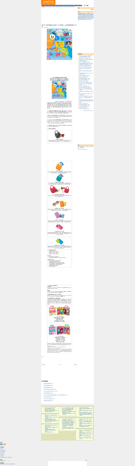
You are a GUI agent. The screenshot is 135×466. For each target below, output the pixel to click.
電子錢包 (80, 18)
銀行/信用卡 (59, 5)
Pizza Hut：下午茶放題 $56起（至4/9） (68, 407)
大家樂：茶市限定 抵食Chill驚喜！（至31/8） (51, 391)
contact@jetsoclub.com (83, 149)
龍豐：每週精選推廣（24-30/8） (85, 61)
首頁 (42, 5)
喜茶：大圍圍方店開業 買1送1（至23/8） (85, 412)
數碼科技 (74, 5)
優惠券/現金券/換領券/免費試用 (85, 16)
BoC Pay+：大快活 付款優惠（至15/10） (85, 420)
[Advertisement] (74, 2)
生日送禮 (70, 6)
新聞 (83, 17)
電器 (62, 6)
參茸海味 (85, 17)
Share (42, 356)
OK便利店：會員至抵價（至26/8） (85, 65)
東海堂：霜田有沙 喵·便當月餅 (85, 75)
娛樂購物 (80, 13)
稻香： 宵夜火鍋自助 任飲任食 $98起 (67, 408)
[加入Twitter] (86, 5)
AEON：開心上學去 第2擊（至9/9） (50, 407)
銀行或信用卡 (87, 14)
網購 (83, 14)
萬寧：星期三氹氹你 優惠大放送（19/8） (50, 389)
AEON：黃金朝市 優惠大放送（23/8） (86, 87)
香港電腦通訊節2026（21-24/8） (50, 429)
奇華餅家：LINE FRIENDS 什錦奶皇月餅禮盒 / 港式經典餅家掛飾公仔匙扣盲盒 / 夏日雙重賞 (86, 100)
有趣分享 (77, 5)
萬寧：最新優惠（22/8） (84, 107)
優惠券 (67, 5)
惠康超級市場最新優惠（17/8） (48, 400)
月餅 (89, 18)
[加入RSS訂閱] (84, 5)
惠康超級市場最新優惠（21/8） (48, 383)
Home (59, 364)
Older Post (75, 364)
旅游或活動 (80, 14)
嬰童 (64, 6)
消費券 (46, 6)
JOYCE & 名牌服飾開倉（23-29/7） (50, 419)
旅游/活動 (63, 5)
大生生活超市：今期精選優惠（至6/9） (86, 82)
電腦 (82, 18)
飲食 (51, 5)
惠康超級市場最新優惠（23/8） (85, 78)
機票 (59, 6)
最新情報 (46, 5)
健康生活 (73, 6)
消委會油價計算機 (2, 451)
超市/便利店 (54, 5)
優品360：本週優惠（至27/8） (85, 108)
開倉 (60, 6)
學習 (88, 19)
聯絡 (80, 5)
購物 (48, 5)
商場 (87, 18)
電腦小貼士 (90, 19)
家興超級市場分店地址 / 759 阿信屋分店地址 (6, 457)
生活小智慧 (81, 19)
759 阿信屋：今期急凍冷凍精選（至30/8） (51, 410)
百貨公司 (56, 6)
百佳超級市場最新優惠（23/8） (85, 79)
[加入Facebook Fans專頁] (87, 5)
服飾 (48, 6)
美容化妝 (50, 6)
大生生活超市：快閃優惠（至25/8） (49, 398)
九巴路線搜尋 (2, 454)
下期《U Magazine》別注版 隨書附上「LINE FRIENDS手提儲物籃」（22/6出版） (68, 428)
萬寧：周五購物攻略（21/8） (48, 396)
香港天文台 (1, 448)
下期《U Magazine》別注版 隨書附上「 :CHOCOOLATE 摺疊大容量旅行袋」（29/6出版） (68, 425)
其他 (81, 17)
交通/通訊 (70, 5)
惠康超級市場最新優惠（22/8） (85, 104)
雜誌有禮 (66, 6)
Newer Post (43, 364)
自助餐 (54, 6)
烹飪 (86, 19)
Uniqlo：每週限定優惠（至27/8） (85, 86)
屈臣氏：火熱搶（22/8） (84, 103)
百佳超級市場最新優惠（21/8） (48, 385)
